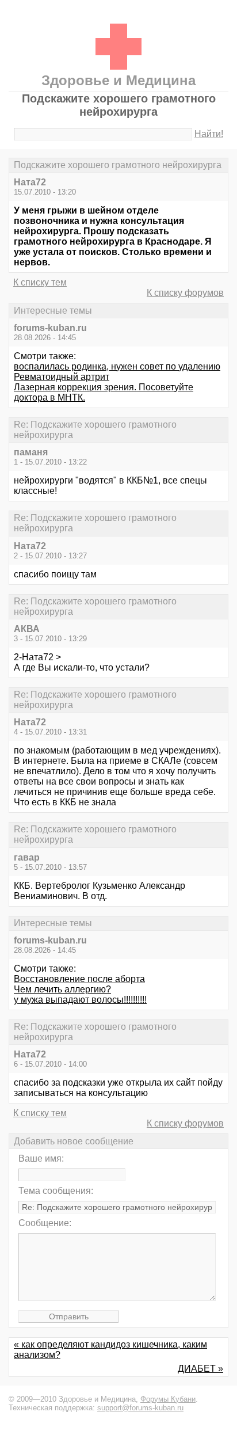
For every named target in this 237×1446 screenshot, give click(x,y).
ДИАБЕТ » (200, 1368)
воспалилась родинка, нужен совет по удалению (117, 366)
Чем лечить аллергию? (62, 989)
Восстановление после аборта (79, 979)
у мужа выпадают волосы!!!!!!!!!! (80, 999)
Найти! (208, 134)
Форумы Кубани (168, 1399)
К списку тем (40, 282)
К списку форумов (185, 293)
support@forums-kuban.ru (140, 1407)
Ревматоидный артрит (61, 377)
